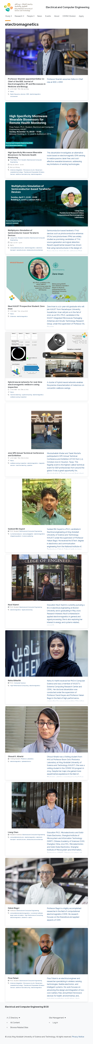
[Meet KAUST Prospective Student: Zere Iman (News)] (46, 279)
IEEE (27, 94)
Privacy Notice (78, 1037)
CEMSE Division (69, 16)
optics (30, 917)
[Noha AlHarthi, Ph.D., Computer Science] (46, 653)
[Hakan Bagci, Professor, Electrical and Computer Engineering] (46, 881)
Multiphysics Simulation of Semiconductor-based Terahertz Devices (23, 233)
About (56, 16)
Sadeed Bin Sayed (16, 529)
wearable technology (16, 172)
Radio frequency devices (18, 94)
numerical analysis (16, 534)
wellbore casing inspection (18, 397)
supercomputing (27, 394)
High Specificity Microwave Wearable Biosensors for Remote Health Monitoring (25, 155)
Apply (81, 16)
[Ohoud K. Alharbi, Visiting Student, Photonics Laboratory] (46, 729)
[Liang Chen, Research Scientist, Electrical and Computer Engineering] (46, 805)
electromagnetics (35, 94)
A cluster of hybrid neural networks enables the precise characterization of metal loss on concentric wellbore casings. (65, 385)
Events (48, 16)
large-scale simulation (17, 915)
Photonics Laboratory (27, 759)
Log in (55, 1023)
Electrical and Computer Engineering (67, 7)
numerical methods (37, 913)
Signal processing (27, 610)
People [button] (30, 16)
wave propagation (28, 534)
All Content (15, 1023)
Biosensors (38, 170)
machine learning (15, 394)
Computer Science (20, 683)
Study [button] (7, 16)
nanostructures (21, 250)
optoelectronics (26, 761)
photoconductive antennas (35, 250)
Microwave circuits (29, 170)
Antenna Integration (16, 170)
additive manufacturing (23, 174)
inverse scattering (27, 536)
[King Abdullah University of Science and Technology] (18, 7)
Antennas (13, 316)
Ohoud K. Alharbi (15, 756)
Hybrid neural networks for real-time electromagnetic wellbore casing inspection (25, 384)
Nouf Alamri (13, 605)
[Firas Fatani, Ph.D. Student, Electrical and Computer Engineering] (46, 951)
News (39, 16)
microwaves (14, 96)
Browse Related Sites (19, 1027)
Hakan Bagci (13, 908)
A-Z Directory (12, 1018)
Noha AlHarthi (14, 680)
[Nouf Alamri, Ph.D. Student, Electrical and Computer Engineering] (46, 577)
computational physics (17, 248)
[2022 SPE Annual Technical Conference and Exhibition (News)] (46, 426)
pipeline (29, 465)
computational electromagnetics (20, 913)
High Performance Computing (19, 685)
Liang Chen (13, 832)
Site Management (56, 1018)
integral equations (15, 536)
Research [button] (18, 16)
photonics (25, 917)
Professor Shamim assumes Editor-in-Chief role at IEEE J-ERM (65, 80)
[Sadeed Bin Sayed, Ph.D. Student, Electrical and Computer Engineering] (46, 502)
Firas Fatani (13, 978)
